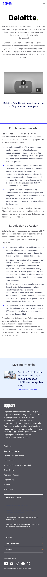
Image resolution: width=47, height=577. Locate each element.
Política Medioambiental (14, 455)
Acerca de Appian (11, 475)
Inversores (8, 489)
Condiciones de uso (12, 451)
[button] (23, 82)
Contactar (8, 446)
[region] (23, 83)
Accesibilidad (9, 460)
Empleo (7, 484)
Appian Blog (9, 479)
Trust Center (9, 470)
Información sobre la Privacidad (17, 465)
